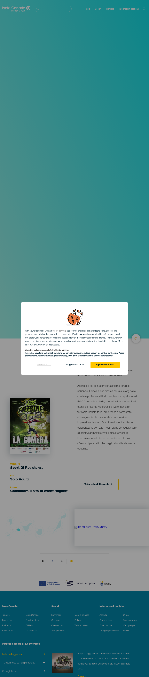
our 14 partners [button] (59, 331)
